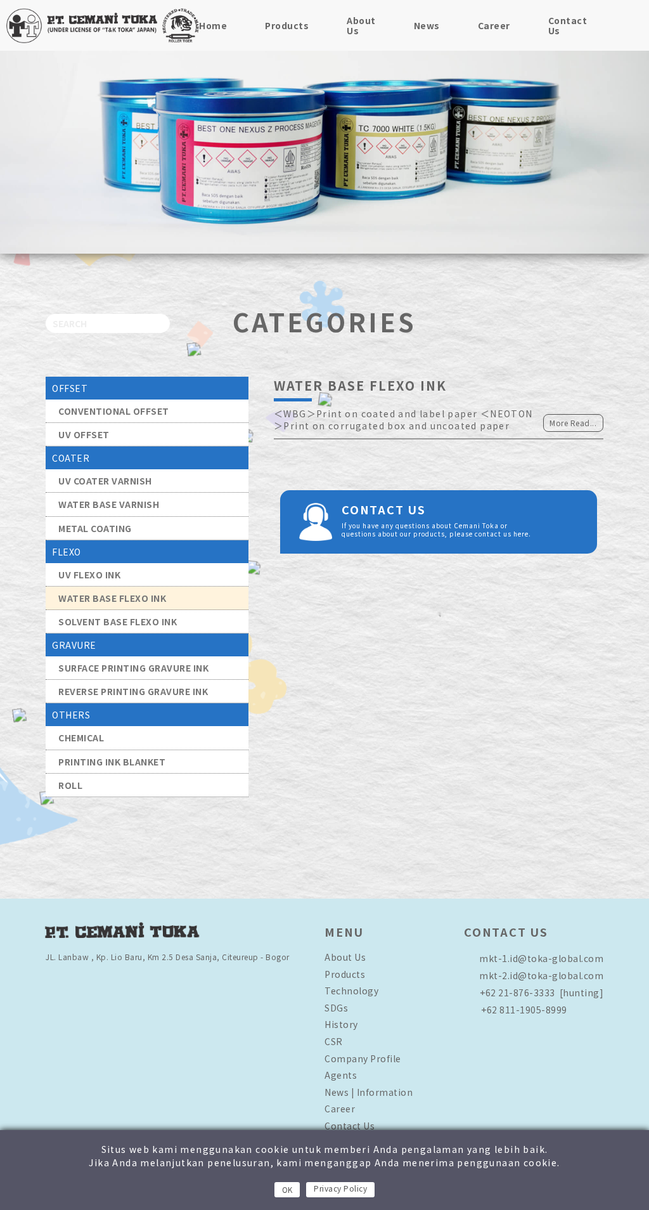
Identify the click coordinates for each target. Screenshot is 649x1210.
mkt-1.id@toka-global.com (541, 958)
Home (213, 25)
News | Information (368, 1092)
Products (287, 25)
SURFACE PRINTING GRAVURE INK (133, 667)
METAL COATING (95, 528)
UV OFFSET (84, 434)
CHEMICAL (81, 737)
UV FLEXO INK (89, 574)
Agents (340, 1075)
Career (494, 25)
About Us (361, 25)
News (427, 25)
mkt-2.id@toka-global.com (541, 975)
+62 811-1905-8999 (524, 1009)
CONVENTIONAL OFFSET (113, 411)
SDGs (336, 1007)
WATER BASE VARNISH (108, 504)
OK (287, 1189)
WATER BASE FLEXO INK (112, 598)
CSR (333, 1041)
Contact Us (568, 25)
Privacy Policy (340, 1188)
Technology (351, 990)
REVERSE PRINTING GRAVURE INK (133, 691)
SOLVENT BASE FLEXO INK (117, 621)
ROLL (70, 785)
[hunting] (541, 992)
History (341, 1024)
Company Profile (362, 1058)
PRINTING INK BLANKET (111, 761)
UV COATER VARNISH (105, 480)
